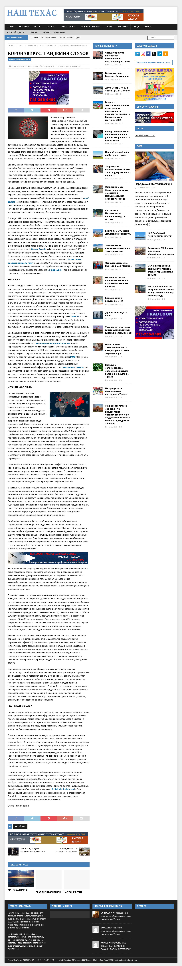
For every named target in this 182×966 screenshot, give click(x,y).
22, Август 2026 (112, 123)
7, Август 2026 (112, 319)
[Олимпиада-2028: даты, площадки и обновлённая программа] (140, 251)
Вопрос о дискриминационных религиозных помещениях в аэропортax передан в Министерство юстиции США (117, 111)
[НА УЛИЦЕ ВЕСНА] (77, 879)
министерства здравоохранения (53, 343)
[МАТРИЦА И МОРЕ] (21, 878)
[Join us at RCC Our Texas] (103, 15)
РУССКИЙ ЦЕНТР (15, 32)
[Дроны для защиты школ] (98, 315)
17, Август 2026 (112, 237)
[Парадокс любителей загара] (154, 166)
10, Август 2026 (112, 304)
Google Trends (39, 249)
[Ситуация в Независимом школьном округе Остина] (98, 213)
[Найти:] (160, 37)
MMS (72, 357)
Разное (148, 27)
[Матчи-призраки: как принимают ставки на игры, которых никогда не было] (140, 268)
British (55, 789)
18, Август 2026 (112, 202)
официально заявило (73, 367)
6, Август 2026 (112, 336)
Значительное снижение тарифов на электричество (117, 248)
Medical (63, 789)
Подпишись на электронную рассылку (153, 62)
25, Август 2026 (112, 79)
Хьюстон (24, 27)
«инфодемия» (55, 270)
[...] (148, 224)
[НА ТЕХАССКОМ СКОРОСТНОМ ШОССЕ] (140, 236)
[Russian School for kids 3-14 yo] (154, 84)
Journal (71, 789)
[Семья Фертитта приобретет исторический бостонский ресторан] (98, 55)
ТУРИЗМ (33, 32)
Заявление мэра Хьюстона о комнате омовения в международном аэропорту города (116, 193)
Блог (139, 146)
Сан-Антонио (68, 27)
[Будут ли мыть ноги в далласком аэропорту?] (98, 233)
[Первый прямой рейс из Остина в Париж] (98, 155)
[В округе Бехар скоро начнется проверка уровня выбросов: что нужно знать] (98, 134)
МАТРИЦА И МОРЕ (17, 890)
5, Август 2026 (112, 397)
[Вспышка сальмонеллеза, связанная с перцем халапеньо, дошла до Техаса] (98, 367)
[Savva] (95, 931)
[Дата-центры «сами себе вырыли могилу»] (98, 90)
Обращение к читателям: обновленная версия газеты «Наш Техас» (116, 916)
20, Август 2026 (154, 257)
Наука (109, 27)
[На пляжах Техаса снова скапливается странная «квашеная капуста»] (98, 280)
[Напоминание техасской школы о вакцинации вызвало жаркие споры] (98, 347)
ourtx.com (34, 66)
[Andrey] (95, 946)
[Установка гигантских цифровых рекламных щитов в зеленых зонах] (98, 329)
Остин (37, 27)
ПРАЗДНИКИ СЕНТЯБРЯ (48, 892)
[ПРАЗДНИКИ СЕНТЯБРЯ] (49, 879)
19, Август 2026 (112, 179)
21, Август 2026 (112, 144)
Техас (10, 27)
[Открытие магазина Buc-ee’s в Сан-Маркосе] (98, 265)
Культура (123, 27)
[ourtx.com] (95, 916)
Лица (136, 27)
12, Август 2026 (112, 269)
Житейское (20, 826)
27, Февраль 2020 (19, 66)
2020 (21, 46)
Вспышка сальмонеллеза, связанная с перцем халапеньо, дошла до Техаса (117, 371)
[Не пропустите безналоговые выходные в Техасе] (98, 391)
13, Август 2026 (112, 255)
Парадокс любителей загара (153, 184)
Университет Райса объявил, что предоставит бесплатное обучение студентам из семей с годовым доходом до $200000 (117, 414)
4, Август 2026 (112, 427)
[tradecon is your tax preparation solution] (48, 558)
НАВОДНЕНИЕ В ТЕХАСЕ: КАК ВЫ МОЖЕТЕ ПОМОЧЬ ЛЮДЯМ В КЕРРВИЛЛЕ (116, 946)
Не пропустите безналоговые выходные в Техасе (116, 391)
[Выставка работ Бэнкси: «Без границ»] (98, 76)
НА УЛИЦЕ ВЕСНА (73, 892)
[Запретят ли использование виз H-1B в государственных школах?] (98, 169)
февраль (32, 46)
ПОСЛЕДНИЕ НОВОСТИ (106, 46)
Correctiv (74, 316)
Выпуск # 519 (48, 66)
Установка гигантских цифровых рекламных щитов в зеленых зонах (118, 330)
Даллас (51, 27)
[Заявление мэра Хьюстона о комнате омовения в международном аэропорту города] (98, 189)
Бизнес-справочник (54, 32)
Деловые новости (90, 27)
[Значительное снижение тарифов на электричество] (98, 248)
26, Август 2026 (112, 65)
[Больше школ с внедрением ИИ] (98, 300)
